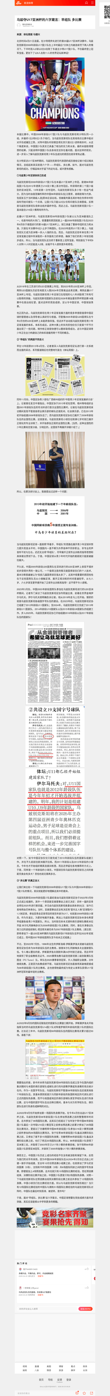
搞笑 (25, 1370)
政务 (85, 1366)
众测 (85, 1370)
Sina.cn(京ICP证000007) (48, 1386)
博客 (61, 1366)
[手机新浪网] (18, 3)
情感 (49, 1370)
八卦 (37, 1370)
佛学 (73, 1370)
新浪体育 (28, 2)
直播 (37, 1366)
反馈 (59, 1379)
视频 (25, 1366)
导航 (50, 1379)
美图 (49, 1366)
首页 (41, 1379)
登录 (68, 1379)
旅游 (61, 1370)
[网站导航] (92, 2)
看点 (73, 1366)
